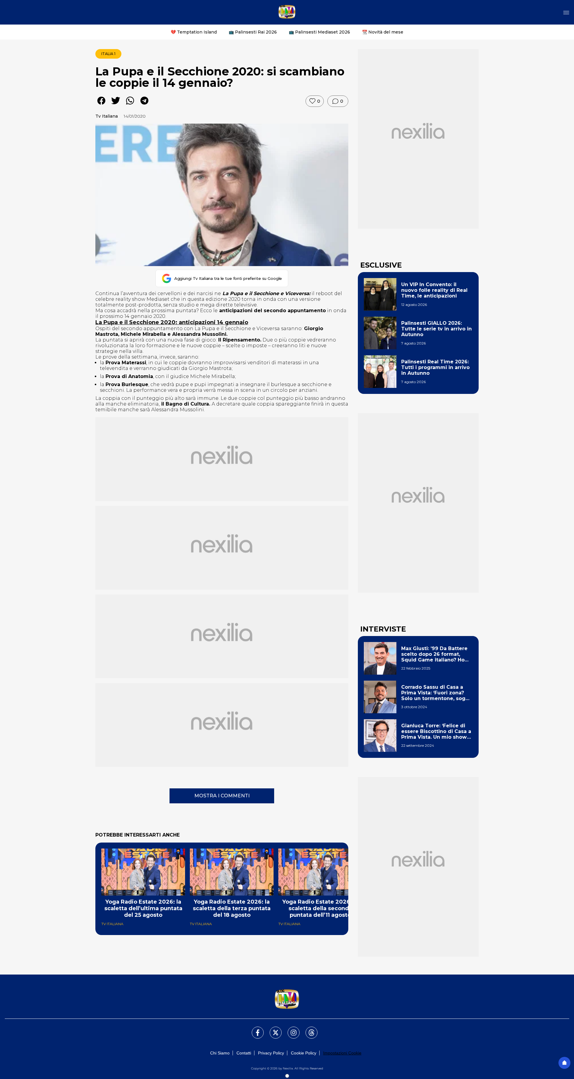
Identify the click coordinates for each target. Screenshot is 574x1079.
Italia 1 (108, 53)
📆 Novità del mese (382, 32)
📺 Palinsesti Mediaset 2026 (319, 32)
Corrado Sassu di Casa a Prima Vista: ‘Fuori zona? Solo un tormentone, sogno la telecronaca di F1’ (436, 693)
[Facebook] (254, 1029)
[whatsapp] (130, 105)
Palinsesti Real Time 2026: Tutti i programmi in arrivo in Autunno (435, 367)
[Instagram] (290, 1029)
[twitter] (116, 105)
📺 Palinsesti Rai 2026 (253, 32)
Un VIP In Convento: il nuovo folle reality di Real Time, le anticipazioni (434, 290)
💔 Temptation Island (194, 32)
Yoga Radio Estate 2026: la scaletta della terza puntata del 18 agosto (232, 908)
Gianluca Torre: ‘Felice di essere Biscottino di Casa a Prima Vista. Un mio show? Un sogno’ (436, 731)
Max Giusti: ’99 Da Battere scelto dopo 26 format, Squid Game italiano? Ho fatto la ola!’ (434, 654)
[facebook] (101, 105)
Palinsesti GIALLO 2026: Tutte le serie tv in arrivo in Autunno (436, 328)
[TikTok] (308, 1029)
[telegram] (144, 105)
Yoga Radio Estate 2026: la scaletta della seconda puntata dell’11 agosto (320, 908)
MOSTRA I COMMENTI (222, 796)
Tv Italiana (106, 116)
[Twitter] (272, 1029)
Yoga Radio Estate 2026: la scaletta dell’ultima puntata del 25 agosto (143, 908)
